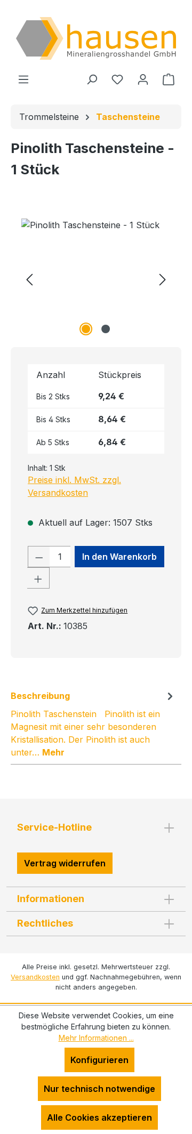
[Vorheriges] (29, 278)
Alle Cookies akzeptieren (99, 1117)
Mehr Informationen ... (96, 1037)
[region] (96, 279)
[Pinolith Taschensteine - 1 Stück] (96, 279)
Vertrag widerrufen (65, 863)
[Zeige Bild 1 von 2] (86, 329)
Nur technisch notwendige (99, 1088)
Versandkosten (35, 977)
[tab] (93, 723)
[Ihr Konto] (143, 79)
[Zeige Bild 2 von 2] (105, 329)
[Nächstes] (163, 278)
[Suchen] (92, 79)
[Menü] (23, 79)
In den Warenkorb (119, 556)
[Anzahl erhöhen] (38, 578)
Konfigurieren (99, 1060)
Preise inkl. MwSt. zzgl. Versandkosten (74, 486)
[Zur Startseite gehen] (96, 38)
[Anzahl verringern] (39, 556)
